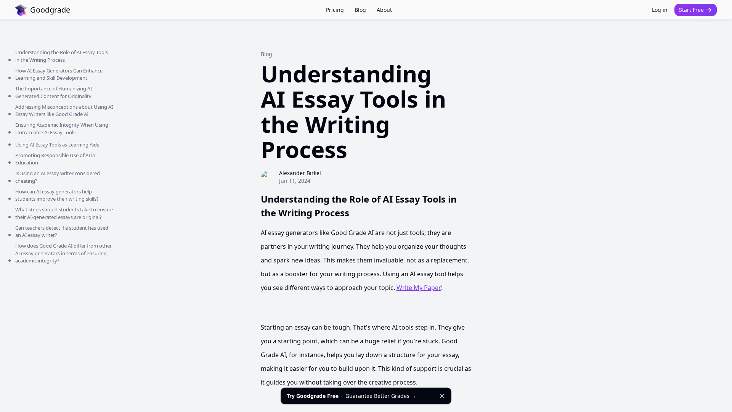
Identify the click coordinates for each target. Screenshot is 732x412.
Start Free (691, 9)
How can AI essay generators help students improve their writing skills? (57, 195)
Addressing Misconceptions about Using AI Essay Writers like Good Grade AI (64, 110)
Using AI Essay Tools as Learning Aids (57, 144)
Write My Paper (418, 287)
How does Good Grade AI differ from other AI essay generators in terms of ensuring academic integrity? (63, 253)
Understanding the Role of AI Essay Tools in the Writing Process (61, 56)
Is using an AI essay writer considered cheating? (57, 177)
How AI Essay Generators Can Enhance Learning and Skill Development (59, 74)
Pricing (335, 9)
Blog (360, 9)
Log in (660, 9)
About (384, 9)
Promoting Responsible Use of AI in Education (55, 159)
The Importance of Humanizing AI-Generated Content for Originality (54, 92)
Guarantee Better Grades (351, 395)
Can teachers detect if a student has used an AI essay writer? (61, 231)
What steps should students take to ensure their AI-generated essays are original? (64, 213)
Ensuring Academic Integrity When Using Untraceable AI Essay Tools (61, 128)
